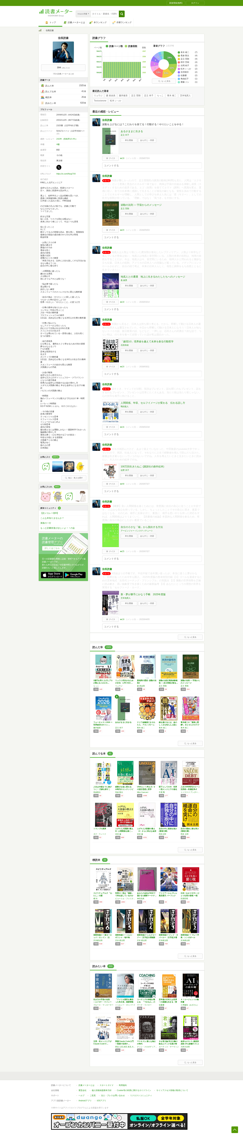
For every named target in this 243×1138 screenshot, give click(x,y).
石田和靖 (125, 345)
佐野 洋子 (125, 470)
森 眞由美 (110, 95)
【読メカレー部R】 (49, 513)
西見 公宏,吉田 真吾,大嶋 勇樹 (125, 1047)
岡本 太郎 (184, 834)
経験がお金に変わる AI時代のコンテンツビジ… (124, 789)
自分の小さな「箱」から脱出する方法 (142, 527)
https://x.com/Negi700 (66, 174)
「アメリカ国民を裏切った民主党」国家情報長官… (124, 1001)
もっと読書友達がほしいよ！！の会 (57, 528)
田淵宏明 (184, 899)
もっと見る (165, 81)
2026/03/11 (144, 367)
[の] (46, 471)
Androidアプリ (85, 1101)
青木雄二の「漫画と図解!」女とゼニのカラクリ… (190, 724)
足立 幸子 (148, 95)
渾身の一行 (45, 523)
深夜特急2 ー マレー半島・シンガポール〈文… (190, 937)
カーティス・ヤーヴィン (169, 1047)
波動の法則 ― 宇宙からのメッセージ (141, 204)
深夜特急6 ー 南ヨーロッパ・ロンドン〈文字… (102, 937)
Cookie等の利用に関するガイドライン (134, 1090)
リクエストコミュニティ (141, 1095)
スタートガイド (107, 1085)
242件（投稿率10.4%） (67, 139)
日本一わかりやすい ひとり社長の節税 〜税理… (190, 895)
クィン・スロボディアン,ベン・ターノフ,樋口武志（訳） (147, 1047)
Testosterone (100, 101)
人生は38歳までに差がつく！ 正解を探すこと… (102, 789)
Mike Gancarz (142, 792)
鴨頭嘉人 (125, 406)
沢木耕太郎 (97, 940)
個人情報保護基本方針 (102, 1090)
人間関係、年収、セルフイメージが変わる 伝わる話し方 (153, 402)
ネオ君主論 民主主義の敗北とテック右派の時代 (168, 1043)
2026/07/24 (144, 158)
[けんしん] (69, 500)
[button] (122, 14)
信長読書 (107, 120)
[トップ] (40, 31)
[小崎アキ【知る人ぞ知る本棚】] (80, 500)
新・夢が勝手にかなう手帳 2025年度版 (143, 594)
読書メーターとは (86, 1085)
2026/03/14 (144, 302)
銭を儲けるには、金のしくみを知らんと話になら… (168, 724)
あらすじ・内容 (147, 140)
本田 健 (118, 834)
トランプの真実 (99, 829)
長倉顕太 (97, 792)
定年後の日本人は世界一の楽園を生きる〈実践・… (168, 1001)
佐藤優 (161, 1005)
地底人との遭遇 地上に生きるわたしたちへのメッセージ (153, 276)
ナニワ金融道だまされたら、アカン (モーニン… (146, 724)
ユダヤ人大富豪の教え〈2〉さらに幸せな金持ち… (146, 831)
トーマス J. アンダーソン (191, 792)
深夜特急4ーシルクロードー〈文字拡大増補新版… (146, 937)
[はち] (69, 471)
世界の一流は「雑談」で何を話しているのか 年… (124, 895)
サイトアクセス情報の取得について (172, 1090)
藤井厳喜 (123, 95)
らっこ (160, 95)
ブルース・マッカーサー (103, 1005)
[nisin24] (57, 471)
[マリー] (80, 471)
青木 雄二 (171, 95)
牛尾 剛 (162, 792)
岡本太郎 (162, 834)
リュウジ (98, 95)
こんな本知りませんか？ (52, 518)
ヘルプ (81, 1095)
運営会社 (82, 1090)
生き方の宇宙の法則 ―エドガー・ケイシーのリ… (102, 1001)
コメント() (131, 158)
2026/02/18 (144, 427)
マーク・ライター (144, 1005)
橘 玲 (95, 899)
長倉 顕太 (119, 792)
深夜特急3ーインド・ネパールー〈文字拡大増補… (168, 937)
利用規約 (123, 1085)
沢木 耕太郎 (120, 940)
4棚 (58, 144)
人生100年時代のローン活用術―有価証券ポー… (190, 789)
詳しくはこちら (52, 548)
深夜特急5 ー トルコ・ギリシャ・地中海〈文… (124, 937)
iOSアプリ (101, 1101)
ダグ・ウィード (99, 834)
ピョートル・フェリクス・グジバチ (125, 899)
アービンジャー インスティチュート (137, 531)
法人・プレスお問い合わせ (113, 1095)
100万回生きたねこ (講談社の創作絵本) (142, 466)
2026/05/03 (144, 230)
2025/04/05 (144, 619)
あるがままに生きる (132, 131)
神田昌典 (140, 899)
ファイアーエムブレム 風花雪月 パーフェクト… (168, 895)
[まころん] (46, 500)
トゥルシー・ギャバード (125, 1005)
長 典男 (124, 280)
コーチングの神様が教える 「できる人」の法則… (146, 1001)
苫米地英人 (185, 95)
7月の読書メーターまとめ (63, 74)
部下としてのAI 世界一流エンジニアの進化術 (168, 789)
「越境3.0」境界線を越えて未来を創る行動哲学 (147, 341)
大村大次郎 (185, 1047)
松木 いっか (115, 101)
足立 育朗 (136, 95)
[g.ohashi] (57, 500)
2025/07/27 (144, 484)
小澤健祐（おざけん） (190, 1005)
